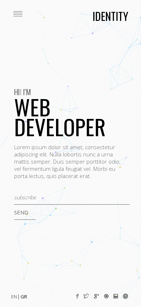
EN (14, 296)
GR (24, 296)
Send (21, 212)
